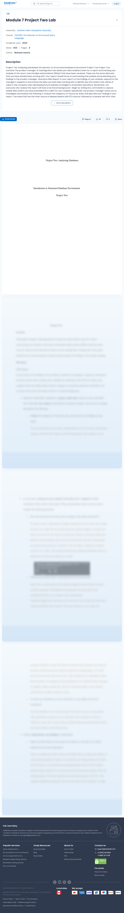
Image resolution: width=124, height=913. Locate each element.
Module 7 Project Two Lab (31, 20)
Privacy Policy (8, 899)
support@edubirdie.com (31, 835)
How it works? (69, 849)
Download (10, 119)
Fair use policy (32, 899)
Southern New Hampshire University (34, 30)
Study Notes (38, 856)
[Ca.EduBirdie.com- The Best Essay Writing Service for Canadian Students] (58, 893)
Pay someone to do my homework (15, 852)
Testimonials (69, 852)
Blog (35, 852)
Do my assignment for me (12, 856)
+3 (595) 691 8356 (104, 853)
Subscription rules (9, 902)
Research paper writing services (15, 859)
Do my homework (9, 866)
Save (120, 119)
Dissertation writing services (13, 863)
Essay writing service (10, 849)
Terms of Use (20, 899)
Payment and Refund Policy (13, 906)
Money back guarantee (72, 859)
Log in (116, 3)
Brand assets (100, 875)
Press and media (101, 872)
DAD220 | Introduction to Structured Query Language (35, 37)
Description (13, 62)
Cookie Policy (30, 906)
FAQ (65, 856)
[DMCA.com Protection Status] (108, 861)
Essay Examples (39, 849)
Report (88, 119)
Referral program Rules (27, 902)
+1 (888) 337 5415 (103, 855)
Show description (63, 103)
